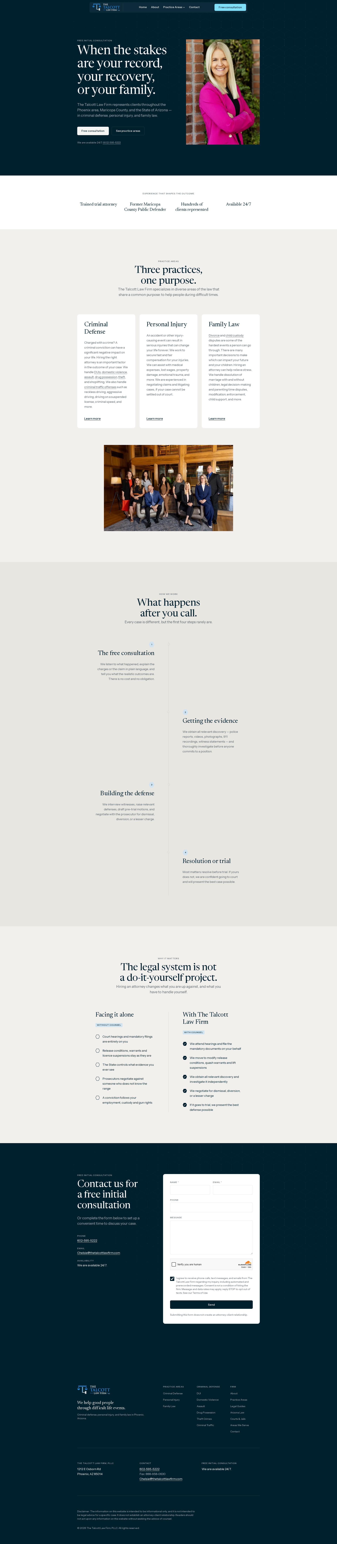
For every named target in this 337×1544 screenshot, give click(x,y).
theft (121, 377)
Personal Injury (171, 1399)
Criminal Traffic (205, 1425)
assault (89, 377)
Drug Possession (206, 1412)
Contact (194, 7)
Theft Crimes (204, 1418)
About (155, 7)
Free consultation (230, 7)
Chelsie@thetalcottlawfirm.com (98, 1253)
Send (211, 1304)
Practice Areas (172, 7)
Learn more (92, 418)
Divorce (214, 335)
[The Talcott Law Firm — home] (106, 7)
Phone (174, 1200)
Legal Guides (237, 1406)
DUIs (97, 372)
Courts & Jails (237, 1418)
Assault (201, 1406)
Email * (217, 1182)
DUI (199, 1393)
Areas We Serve (239, 1425)
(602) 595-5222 (112, 142)
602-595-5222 (87, 1240)
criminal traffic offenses (100, 387)
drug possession (106, 377)
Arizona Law (237, 1412)
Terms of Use (200, 1292)
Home (143, 7)
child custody (235, 335)
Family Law (169, 1406)
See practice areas (128, 131)
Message (176, 1217)
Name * (174, 1182)
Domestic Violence (208, 1399)
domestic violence (114, 372)
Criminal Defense (173, 1393)
